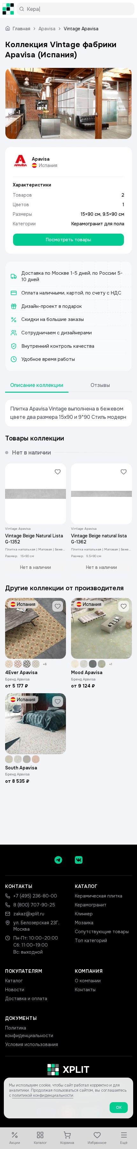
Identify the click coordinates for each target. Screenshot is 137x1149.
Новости (14, 990)
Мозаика (84, 923)
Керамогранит (90, 905)
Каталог (14, 981)
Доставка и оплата (26, 998)
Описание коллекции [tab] (36, 385)
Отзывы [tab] (100, 385)
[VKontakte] (78, 860)
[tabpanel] (68, 413)
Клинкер (84, 914)
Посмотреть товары (68, 240)
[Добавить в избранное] (57, 471)
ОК (118, 1107)
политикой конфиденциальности (42, 1095)
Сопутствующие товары (102, 931)
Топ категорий (91, 940)
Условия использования (31, 1044)
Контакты (85, 990)
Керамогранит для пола (97, 224)
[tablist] (68, 385)
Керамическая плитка (98, 896)
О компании (88, 981)
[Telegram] (58, 860)
